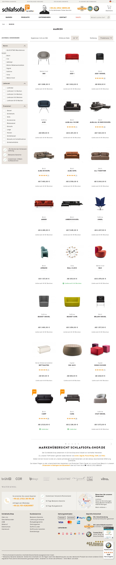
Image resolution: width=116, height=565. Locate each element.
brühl (77, 456)
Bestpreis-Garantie (9, 1)
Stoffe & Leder (35, 527)
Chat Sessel (100, 414)
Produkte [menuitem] (25, 17)
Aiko (44, 122)
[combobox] (100, 17)
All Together (100, 171)
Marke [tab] (5, 46)
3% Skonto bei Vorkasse (87, 1)
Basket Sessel (44, 317)
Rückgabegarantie (36, 522)
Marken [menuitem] (9, 17)
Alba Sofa (72, 171)
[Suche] (108, 17)
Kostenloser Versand (35, 1)
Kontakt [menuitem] (63, 17)
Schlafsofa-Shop (8, 514)
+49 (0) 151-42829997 (23, 505)
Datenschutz (6, 527)
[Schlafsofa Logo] (18, 8)
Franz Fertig (89, 456)
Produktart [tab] (7, 106)
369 (43, 73)
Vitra (103, 456)
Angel (100, 219)
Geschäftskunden (8, 519)
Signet (82, 456)
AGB (3, 522)
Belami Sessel (100, 317)
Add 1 (72, 73)
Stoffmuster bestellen (37, 529)
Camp (44, 414)
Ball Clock (72, 268)
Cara (72, 414)
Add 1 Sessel (100, 73)
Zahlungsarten (35, 524)
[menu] (58, 17)
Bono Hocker (100, 365)
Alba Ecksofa (44, 171)
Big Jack (72, 365)
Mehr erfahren (100, 507)
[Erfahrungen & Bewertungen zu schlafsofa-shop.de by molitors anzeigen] (109, 533)
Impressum (5, 529)
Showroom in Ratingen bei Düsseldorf (56, 465)
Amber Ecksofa (72, 219)
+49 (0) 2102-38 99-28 (23, 498)
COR (96, 456)
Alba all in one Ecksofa (100, 122)
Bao (100, 268)
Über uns (5, 517)
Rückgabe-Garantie (61, 1)
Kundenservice (35, 514)
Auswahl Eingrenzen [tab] (11, 38)
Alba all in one (72, 122)
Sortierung (93, 38)
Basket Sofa (72, 317)
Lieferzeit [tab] (6, 83)
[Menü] (112, 542)
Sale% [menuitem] (78, 17)
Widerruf (5, 524)
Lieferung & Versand (37, 519)
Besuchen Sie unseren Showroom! (103, 495)
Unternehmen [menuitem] (44, 17)
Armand (44, 268)
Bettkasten (44, 365)
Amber (44, 219)
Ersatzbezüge (34, 531)
